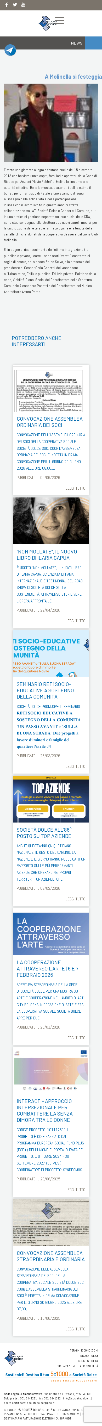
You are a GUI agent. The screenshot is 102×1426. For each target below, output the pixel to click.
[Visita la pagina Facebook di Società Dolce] (6, 5)
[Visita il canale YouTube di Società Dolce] (23, 5)
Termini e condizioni (84, 1350)
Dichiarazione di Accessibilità (77, 1366)
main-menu (59, 20)
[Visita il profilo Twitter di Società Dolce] (15, 5)
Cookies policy (88, 1360)
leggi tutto (75, 488)
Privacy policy (88, 1355)
